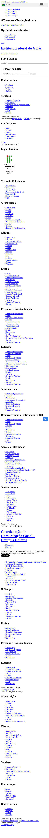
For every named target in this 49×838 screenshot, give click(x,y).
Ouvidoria (9, 107)
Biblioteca (9, 604)
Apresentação (10, 208)
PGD (7, 198)
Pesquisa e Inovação (12, 322)
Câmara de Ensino (12, 282)
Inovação (9, 504)
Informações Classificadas (14, 468)
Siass (7, 440)
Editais (7, 288)
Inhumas (8, 252)
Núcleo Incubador (11, 680)
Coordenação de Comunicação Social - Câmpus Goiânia (18, 536)
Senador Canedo (11, 260)
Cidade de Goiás (11, 244)
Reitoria (8, 210)
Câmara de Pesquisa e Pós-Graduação (19, 338)
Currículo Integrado (12, 296)
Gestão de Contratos (12, 404)
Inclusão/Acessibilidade (13, 294)
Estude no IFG (10, 136)
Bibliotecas (10, 494)
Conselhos (9, 214)
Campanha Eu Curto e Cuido (15, 580)
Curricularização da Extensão (16, 362)
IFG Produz (10, 508)
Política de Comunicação (14, 564)
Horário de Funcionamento (15, 228)
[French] (9, 25)
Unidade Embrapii (12, 326)
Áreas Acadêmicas (12, 630)
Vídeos (9, 520)
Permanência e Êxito (12, 292)
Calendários (10, 492)
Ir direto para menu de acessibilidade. (14, 2)
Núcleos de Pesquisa (12, 654)
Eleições (8, 224)
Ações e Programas (12, 454)
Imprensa (8, 570)
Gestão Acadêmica (12, 298)
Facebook (9, 809)
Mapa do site (10, 39)
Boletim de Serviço (12, 476)
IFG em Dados (10, 190)
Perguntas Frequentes (13, 302)
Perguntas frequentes (12, 101)
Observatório (11, 512)
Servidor (8, 132)
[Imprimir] (9, 545)
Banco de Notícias (12, 196)
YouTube (8, 815)
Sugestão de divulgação (13, 568)
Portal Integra (11, 506)
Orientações (9, 578)
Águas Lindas (10, 238)
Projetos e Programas (13, 286)
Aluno (7, 128)
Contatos (8, 226)
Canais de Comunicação (14, 566)
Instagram (9, 811)
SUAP (7, 111)
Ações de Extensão (12, 360)
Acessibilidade (10, 35)
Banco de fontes (11, 572)
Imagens (9, 518)
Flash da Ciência (11, 582)
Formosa (8, 246)
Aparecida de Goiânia (13, 242)
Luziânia (8, 258)
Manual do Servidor (12, 438)
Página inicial (17, 119)
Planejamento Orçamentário (15, 400)
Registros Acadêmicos (13, 634)
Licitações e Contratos (13, 464)
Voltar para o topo (7, 690)
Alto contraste (10, 37)
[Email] (8, 547)
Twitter (8, 813)
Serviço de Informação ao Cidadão (17, 105)
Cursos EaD (9, 188)
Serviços (8, 300)
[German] (12, 25)
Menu (3, 142)
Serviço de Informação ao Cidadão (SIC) (20, 470)
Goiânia (27, 119)
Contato (8, 113)
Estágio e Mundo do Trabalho (16, 364)
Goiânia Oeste (10, 250)
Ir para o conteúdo (12, 9)
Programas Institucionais (14, 318)
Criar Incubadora (11, 366)
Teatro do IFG (10, 602)
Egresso (8, 130)
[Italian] (15, 25)
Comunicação (10, 103)
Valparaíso (9, 264)
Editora (9, 510)
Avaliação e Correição (13, 482)
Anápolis (8, 240)
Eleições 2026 (10, 584)
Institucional (9, 452)
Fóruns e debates (11, 284)
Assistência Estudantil (13, 354)
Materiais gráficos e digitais (15, 574)
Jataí (7, 256)
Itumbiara (8, 254)
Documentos (10, 280)
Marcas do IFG (10, 576)
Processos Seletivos (12, 276)
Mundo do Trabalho (13, 514)
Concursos (9, 138)
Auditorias (9, 458)
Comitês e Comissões (13, 336)
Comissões (9, 216)
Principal (8, 594)
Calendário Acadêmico (13, 290)
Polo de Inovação (11, 324)
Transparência (10, 109)
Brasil (8, 5)
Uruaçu (8, 262)
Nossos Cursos (10, 186)
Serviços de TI (11, 502)
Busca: (5, 74)
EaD (8, 496)
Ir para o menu (11, 11)
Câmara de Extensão (12, 376)
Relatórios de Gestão (12, 478)
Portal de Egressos (12, 370)
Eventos (8, 330)
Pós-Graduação (11, 328)
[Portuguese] (2, 25)
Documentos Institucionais (14, 192)
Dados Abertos (10, 474)
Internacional (11, 498)
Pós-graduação (10, 652)
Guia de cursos (10, 134)
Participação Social (12, 456)
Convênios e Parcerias (13, 678)
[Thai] (21, 25)
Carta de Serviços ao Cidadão (16, 480)
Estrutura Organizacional (14, 278)
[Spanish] (18, 25)
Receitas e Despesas (12, 406)
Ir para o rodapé (11, 15)
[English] (6, 25)
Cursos (7, 274)
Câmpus (8, 212)
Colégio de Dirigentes (13, 220)
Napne (7, 608)
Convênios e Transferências (15, 460)
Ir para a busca (11, 13)
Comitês (8, 218)
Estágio (8, 674)
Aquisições (9, 402)
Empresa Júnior (11, 368)
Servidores (9, 466)
